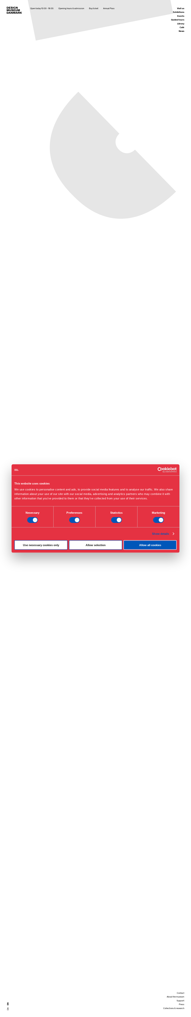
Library (180, 23)
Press (181, 1004)
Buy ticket (93, 8)
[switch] (74, 520)
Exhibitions (178, 12)
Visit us (180, 8)
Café (182, 27)
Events (180, 16)
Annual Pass (109, 8)
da (8, 1009)
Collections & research (173, 1008)
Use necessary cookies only (41, 544)
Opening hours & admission (71, 8)
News (181, 31)
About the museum (175, 996)
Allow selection (96, 544)
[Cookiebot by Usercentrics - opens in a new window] (160, 470)
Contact (180, 993)
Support (180, 1000)
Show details (160, 533)
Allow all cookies (150, 544)
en (8, 1003)
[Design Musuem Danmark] (14, 10)
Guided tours (177, 19)
